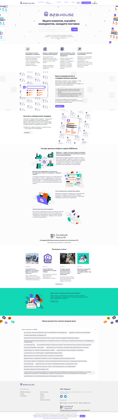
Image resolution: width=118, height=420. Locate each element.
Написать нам (54, 301)
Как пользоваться (44, 392)
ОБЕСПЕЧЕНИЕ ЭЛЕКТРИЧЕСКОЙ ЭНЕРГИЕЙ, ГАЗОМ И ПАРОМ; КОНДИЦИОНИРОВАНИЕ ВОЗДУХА (51, 338)
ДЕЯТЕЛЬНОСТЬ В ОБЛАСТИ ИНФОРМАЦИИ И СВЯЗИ (39, 350)
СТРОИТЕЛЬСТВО (29, 344)
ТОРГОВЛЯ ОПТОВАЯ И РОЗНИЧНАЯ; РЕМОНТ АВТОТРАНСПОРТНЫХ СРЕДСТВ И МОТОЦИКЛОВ (64, 344)
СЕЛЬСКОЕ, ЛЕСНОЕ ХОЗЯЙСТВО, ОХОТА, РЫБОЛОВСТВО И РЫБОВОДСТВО (45, 332)
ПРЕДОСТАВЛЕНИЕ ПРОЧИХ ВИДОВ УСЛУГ (36, 369)
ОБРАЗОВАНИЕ (28, 364)
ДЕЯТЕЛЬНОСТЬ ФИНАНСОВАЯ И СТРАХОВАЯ (70, 350)
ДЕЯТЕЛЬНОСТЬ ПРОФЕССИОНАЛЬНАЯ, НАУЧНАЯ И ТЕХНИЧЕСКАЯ (43, 355)
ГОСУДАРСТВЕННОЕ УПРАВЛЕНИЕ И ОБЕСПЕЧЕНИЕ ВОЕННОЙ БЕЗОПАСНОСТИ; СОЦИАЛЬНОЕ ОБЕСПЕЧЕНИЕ (55, 361)
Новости (42, 397)
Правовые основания (45, 399)
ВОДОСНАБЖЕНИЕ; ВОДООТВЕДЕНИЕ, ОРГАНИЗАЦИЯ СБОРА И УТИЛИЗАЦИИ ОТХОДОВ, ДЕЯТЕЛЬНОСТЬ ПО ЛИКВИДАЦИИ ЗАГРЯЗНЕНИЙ (58, 341)
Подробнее (58, 106)
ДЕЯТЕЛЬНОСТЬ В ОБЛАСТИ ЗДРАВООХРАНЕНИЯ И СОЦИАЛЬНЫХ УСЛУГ (56, 364)
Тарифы (42, 393)
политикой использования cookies (59, 416)
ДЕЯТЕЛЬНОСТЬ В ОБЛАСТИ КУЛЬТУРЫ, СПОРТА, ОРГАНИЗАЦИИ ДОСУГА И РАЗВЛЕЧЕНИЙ (49, 366)
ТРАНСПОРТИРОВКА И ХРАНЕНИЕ (34, 347)
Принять (82, 416)
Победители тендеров (25, 392)
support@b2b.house (85, 402)
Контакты (42, 395)
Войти (78, 2)
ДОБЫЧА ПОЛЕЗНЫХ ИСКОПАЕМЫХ (79, 332)
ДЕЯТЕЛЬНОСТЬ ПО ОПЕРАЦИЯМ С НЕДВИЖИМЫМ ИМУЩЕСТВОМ (43, 353)
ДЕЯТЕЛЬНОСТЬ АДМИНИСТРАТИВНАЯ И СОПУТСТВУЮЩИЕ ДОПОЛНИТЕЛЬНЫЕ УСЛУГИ (49, 358)
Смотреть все (59, 284)
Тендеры (22, 393)
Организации (23, 395)
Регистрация (87, 2)
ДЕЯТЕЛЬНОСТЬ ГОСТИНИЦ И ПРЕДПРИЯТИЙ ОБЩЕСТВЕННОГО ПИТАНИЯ (67, 347)
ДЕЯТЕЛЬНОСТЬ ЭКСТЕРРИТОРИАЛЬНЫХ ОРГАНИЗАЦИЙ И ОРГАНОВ (43, 376)
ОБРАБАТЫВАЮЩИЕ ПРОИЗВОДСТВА (35, 335)
